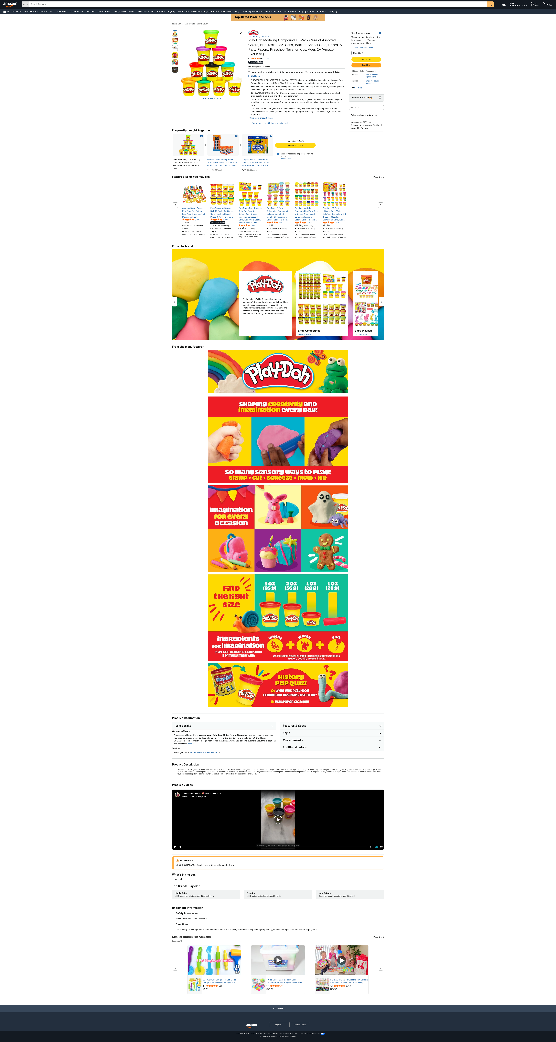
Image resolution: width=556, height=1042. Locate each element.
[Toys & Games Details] (218, 11)
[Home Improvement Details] (261, 11)
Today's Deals (120, 11)
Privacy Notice (256, 1034)
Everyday (333, 11)
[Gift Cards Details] (148, 11)
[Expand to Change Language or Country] (505, 5)
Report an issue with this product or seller (271, 123)
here (190, 743)
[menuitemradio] (376, 847)
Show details (286, 159)
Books (132, 11)
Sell (152, 11)
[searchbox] (258, 4)
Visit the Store (304, 334)
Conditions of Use (242, 1034)
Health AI (16, 11)
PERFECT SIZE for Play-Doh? (194, 796)
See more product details (261, 118)
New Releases (77, 11)
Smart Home (290, 11)
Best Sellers (62, 11)
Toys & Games (177, 24)
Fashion (161, 11)
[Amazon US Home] (251, 1026)
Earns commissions (213, 793)
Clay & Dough (202, 24)
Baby (236, 11)
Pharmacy (321, 11)
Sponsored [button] (176, 941)
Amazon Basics (47, 11)
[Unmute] (381, 846)
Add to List (355, 107)
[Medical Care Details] (37, 11)
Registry (171, 11)
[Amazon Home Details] (201, 11)
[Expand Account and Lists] (526, 5)
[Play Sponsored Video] (278, 960)
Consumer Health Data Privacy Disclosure (280, 1034)
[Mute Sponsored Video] (237, 972)
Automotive (226, 11)
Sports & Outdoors (272, 11)
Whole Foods (104, 11)
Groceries (91, 11)
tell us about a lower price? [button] (203, 752)
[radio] (175, 33)
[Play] (174, 847)
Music (180, 11)
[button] (6, 11)
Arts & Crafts (190, 24)
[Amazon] (10, 4)
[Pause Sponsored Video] (237, 966)
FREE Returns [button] (255, 76)
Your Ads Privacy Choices (310, 1034)
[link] (223, 145)
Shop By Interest (306, 11)
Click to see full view (212, 98)
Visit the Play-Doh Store (259, 36)
